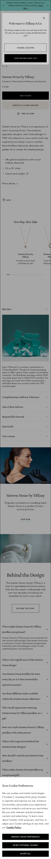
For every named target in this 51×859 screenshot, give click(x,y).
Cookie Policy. (14, 827)
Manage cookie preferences (25, 837)
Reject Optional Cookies (25, 845)
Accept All (25, 854)
